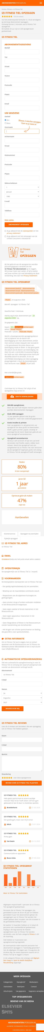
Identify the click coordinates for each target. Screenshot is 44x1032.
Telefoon (8, 211)
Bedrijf (7, 48)
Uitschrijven (8, 991)
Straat (7, 66)
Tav (6, 57)
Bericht (4, 754)
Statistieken (8, 986)
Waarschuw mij (13, 708)
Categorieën (8, 982)
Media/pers (33, 982)
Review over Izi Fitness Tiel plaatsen (22, 783)
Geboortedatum (11, 183)
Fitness (32, 934)
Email (7, 104)
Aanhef (7, 116)
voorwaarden (28, 231)
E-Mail (4, 680)
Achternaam (9, 136)
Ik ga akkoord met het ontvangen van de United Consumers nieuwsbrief (22, 237)
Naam (4, 736)
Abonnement (7, 670)
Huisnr (7, 76)
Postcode (8, 85)
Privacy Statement (30, 276)
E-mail (7, 201)
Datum (4, 689)
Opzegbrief (21, 982)
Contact (34, 986)
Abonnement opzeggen (19, 224)
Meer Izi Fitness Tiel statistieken (15, 893)
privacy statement (13, 233)
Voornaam (9, 127)
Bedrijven (20, 986)
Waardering (6, 774)
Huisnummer (10, 155)
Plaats (7, 94)
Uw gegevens (21, 991)
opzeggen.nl (14, 3)
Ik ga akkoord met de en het (22, 232)
